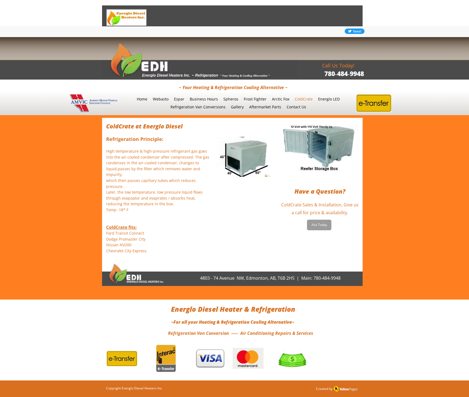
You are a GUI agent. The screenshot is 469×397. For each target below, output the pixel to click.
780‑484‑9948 (344, 73)
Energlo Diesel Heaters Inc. (142, 388)
